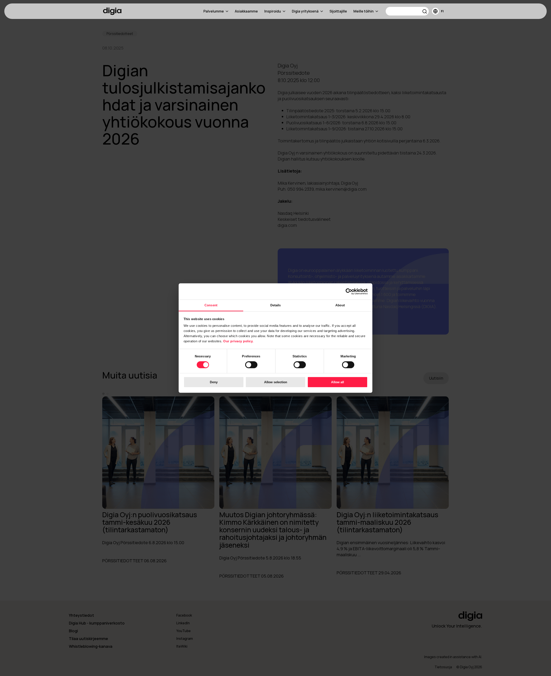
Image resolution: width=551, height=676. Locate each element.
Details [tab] (275, 305)
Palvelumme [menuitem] (213, 11)
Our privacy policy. (238, 341)
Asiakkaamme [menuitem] (246, 11)
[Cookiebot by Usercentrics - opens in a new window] (349, 291)
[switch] (251, 364)
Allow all (337, 382)
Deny (214, 382)
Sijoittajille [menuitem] (338, 11)
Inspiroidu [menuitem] (272, 11)
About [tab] (340, 305)
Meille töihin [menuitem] (363, 11)
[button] (424, 12)
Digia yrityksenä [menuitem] (305, 11)
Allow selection (275, 382)
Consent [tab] (210, 305)
